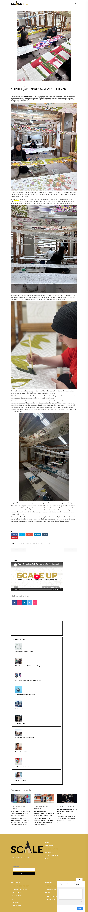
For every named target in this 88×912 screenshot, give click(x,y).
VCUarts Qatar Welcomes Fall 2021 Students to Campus (28, 666)
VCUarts (16, 199)
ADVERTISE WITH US (51, 849)
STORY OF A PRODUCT (54, 899)
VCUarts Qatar (25, 96)
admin (14, 92)
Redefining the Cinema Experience (23, 708)
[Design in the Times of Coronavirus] (18, 760)
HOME (47, 842)
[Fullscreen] (60, 589)
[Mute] (57, 589)
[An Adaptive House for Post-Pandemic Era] (18, 732)
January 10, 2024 (25, 86)
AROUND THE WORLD (20, 889)
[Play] (13, 589)
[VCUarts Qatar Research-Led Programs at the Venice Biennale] (44, 798)
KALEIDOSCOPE (20, 806)
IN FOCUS (17, 86)
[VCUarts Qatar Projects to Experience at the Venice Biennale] (21, 798)
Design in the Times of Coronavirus (23, 766)
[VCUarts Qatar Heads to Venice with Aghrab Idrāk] (67, 798)
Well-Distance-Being (20, 723)
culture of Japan (21, 543)
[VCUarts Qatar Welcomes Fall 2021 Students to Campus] (18, 660)
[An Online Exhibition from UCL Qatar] (18, 646)
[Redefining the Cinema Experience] (18, 703)
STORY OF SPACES (53, 886)
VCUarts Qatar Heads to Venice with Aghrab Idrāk (67, 811)
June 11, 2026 (37, 808)
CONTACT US (49, 852)
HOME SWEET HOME (53, 889)
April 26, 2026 (70, 806)
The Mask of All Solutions (20, 780)
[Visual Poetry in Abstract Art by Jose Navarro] (18, 689)
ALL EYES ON (17, 892)
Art (12, 86)
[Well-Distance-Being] (18, 717)
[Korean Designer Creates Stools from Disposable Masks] (18, 675)
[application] (37, 576)
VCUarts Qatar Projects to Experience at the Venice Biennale (20, 813)
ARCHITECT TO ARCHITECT (21, 886)
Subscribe (23, 873)
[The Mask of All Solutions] (18, 775)
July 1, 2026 (14, 808)
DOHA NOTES (17, 906)
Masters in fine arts (33, 543)
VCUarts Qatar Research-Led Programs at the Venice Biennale (44, 813)
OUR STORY (49, 846)
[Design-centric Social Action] (18, 746)
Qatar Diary (17, 895)
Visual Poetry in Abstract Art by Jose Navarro (25, 694)
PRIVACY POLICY (50, 858)
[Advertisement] (36, 618)
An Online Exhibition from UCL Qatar (24, 651)
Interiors (48, 882)
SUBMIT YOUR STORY (52, 855)
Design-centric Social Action (21, 751)
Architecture (15, 882)
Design (13, 806)
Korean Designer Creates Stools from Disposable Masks (28, 680)
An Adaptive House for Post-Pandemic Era (24, 737)
